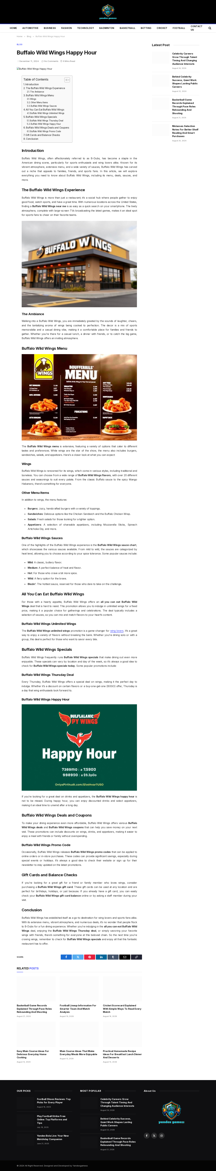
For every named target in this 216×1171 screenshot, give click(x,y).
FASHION (66, 28)
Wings (33, 99)
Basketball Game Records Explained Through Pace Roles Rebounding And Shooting (34, 1008)
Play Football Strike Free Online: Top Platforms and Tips (52, 1119)
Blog (19, 44)
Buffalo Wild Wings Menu (40, 95)
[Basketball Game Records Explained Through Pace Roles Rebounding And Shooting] (36, 988)
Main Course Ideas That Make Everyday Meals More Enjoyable (78, 1053)
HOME (13, 28)
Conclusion (32, 138)
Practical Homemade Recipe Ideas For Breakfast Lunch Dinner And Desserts (122, 1054)
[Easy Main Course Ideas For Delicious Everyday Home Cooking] (36, 1034)
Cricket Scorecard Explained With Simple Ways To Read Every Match (122, 1008)
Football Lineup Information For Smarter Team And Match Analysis (78, 1008)
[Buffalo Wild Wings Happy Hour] (34, 68)
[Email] (6, 115)
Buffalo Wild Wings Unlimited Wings (47, 113)
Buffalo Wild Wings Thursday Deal (46, 120)
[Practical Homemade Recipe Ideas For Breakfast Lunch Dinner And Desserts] (122, 1034)
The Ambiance (37, 91)
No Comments (51, 61)
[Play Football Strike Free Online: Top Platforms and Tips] (25, 1120)
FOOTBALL (179, 28)
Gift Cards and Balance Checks (42, 135)
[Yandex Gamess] (108, 12)
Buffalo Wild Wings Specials (41, 116)
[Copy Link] (6, 122)
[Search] (209, 28)
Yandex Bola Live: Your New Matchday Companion (53, 1137)
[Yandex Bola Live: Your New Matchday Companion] (25, 1140)
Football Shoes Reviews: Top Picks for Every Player (54, 1101)
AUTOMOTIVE (30, 28)
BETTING (146, 28)
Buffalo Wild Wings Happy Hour (46, 124)
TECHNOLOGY (85, 28)
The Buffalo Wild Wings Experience (45, 88)
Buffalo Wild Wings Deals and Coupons (47, 127)
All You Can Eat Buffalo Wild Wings (45, 109)
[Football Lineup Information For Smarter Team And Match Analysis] (79, 988)
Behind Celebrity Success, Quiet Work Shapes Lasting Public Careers (185, 81)
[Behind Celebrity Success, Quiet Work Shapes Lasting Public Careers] (160, 81)
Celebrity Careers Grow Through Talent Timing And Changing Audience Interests (184, 58)
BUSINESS (50, 28)
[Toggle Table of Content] (65, 80)
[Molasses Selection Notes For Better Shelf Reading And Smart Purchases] (160, 130)
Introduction (32, 84)
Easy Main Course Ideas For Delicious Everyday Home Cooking (33, 1054)
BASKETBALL (128, 28)
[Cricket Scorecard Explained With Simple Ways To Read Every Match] (122, 988)
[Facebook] (6, 86)
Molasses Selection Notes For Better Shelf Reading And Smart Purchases (185, 131)
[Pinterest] (6, 108)
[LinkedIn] (6, 100)
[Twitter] (6, 93)
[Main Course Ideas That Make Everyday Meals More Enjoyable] (79, 1034)
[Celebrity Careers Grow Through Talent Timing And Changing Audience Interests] (160, 58)
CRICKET (162, 28)
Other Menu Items (39, 102)
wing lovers (116, 630)
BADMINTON (106, 28)
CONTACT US (197, 28)
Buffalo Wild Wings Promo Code (45, 131)
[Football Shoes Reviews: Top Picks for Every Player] (25, 1103)
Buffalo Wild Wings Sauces (44, 106)
